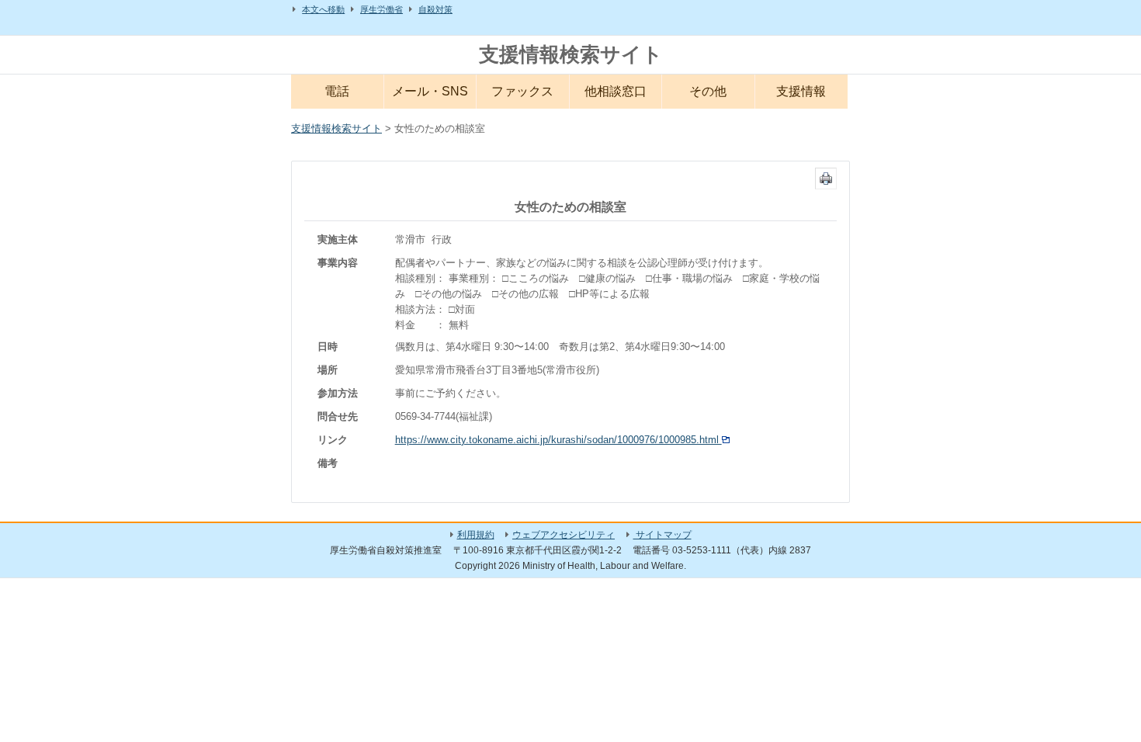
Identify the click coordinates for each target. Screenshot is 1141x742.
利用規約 (475, 534)
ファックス (522, 91)
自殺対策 (435, 9)
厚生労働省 (381, 9)
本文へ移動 (323, 9)
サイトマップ (662, 534)
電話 (336, 91)
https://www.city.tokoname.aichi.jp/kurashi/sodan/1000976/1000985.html (558, 440)
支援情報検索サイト (571, 54)
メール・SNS (430, 91)
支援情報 (801, 91)
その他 (708, 91)
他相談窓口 (615, 91)
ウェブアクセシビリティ (563, 534)
